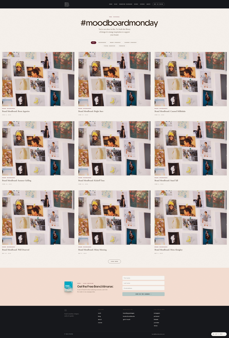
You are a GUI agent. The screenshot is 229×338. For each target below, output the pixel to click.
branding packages (125, 4)
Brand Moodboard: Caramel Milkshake (170, 111)
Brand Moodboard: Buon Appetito (16, 111)
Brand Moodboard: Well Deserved (15, 250)
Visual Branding (109, 46)
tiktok (155, 326)
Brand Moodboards (8, 108)
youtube (156, 322)
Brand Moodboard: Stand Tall (166, 181)
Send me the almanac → (143, 294)
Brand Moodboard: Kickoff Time (91, 181)
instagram (157, 313)
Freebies (122, 46)
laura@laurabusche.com (158, 334)
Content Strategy (130, 42)
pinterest (156, 316)
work (110, 4)
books (136, 4)
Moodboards (102, 42)
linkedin (156, 319)
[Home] (66, 4)
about (148, 4)
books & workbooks (129, 316)
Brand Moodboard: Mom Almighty (168, 250)
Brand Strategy (115, 42)
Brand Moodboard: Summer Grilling (16, 181)
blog (115, 4)
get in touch (158, 4)
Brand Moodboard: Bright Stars (90, 111)
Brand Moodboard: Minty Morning (92, 250)
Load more (114, 261)
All (93, 42)
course (142, 4)
